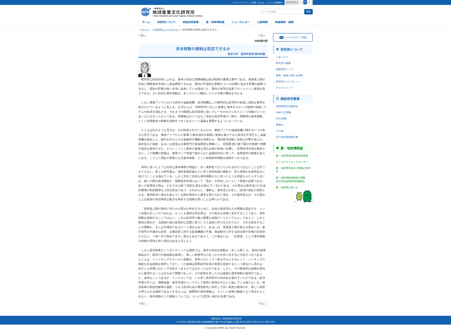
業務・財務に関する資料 (289, 75)
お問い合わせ (257, 2)
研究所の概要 (283, 63)
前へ (143, 35)
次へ (262, 35)
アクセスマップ (284, 87)
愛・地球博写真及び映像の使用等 (293, 170)
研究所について (166, 22)
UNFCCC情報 (283, 112)
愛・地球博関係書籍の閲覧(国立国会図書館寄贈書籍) (290, 179)
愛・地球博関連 (215, 22)
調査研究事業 (191, 22)
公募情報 (262, 22)
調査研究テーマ (284, 69)
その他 (279, 130)
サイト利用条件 (275, 2)
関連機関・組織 (284, 22)
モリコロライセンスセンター (292, 161)
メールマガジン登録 (295, 37)
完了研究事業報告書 (287, 137)
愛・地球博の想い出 (287, 187)
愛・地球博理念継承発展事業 (292, 155)
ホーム (146, 22)
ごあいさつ (282, 56)
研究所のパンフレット (288, 81)
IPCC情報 (281, 118)
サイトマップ (241, 2)
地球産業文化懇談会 (287, 106)
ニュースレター (241, 22)
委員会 (279, 124)
